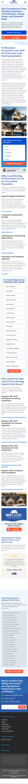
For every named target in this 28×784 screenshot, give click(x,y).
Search (22, 707)
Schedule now (14, 371)
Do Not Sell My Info (14, 773)
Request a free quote (14, 32)
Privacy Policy (5, 729)
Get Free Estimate (6, 211)
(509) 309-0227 (16, 37)
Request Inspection (6, 232)
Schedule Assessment (7, 253)
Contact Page (5, 724)
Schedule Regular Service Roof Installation (13, 417)
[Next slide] (24, 567)
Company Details (6, 726)
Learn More (4, 274)
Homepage (4, 719)
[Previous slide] (4, 567)
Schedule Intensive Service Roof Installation (13, 442)
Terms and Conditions (7, 731)
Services (3, 722)
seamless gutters (20, 435)
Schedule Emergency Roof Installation (12, 489)
